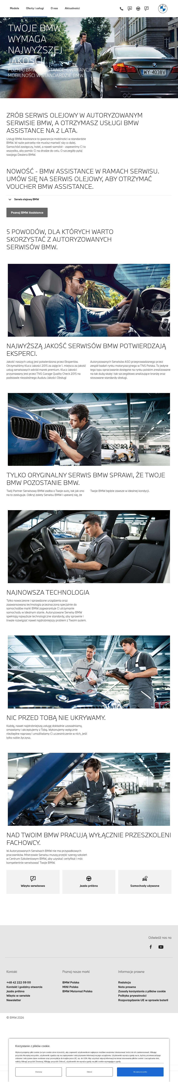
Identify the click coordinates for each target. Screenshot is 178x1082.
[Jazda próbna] (138, 8)
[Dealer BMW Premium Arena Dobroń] (162, 8)
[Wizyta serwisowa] (146, 8)
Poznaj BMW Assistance (27, 212)
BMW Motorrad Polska (77, 991)
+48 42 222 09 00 (18, 982)
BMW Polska (70, 982)
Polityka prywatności (132, 995)
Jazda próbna (15, 991)
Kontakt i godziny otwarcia (24, 987)
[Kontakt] (130, 8)
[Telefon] (121, 8)
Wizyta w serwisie (18, 995)
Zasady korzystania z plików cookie (142, 991)
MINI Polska (70, 987)
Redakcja (124, 982)
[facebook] (151, 950)
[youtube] (160, 950)
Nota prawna (127, 987)
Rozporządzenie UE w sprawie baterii (143, 1000)
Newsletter (13, 1000)
